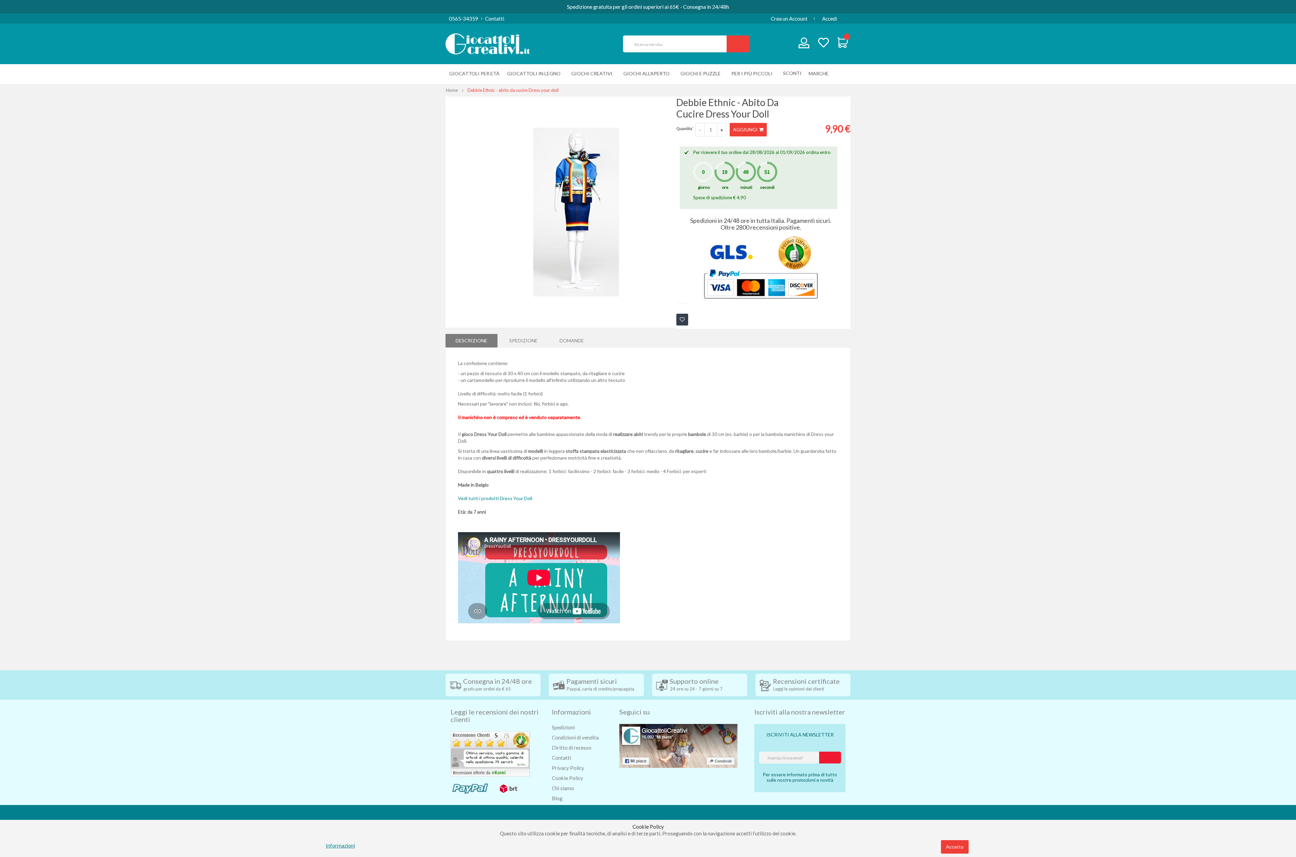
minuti (746, 187)
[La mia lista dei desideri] (823, 43)
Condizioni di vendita (575, 737)
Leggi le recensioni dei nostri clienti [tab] (495, 715)
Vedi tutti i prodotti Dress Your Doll (495, 498)
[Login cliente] (804, 44)
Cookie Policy (567, 778)
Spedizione (523, 340)
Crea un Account (789, 19)
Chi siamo (563, 788)
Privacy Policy (568, 768)
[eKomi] (490, 753)
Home (452, 90)
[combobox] (678, 43)
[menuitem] (820, 73)
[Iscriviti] (830, 757)
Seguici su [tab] (634, 712)
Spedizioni (563, 727)
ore (725, 187)
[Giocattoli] (488, 43)
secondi (767, 187)
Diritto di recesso (571, 748)
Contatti (494, 19)
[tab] (471, 340)
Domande (572, 340)
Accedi (829, 19)
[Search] (738, 43)
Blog (557, 798)
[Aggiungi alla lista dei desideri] (682, 320)
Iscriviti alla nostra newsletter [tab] (799, 712)
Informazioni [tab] (571, 712)
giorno (704, 187)
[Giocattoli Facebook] (678, 745)
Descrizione (471, 340)
